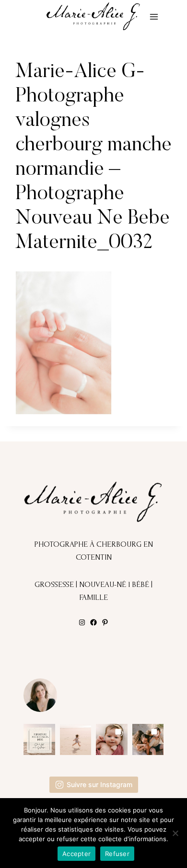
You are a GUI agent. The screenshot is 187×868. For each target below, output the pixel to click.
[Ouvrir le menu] (154, 16)
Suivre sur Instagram (99, 784)
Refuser (117, 853)
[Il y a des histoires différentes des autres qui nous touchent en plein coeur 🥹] (112, 739)
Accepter (76, 853)
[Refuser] (175, 833)
